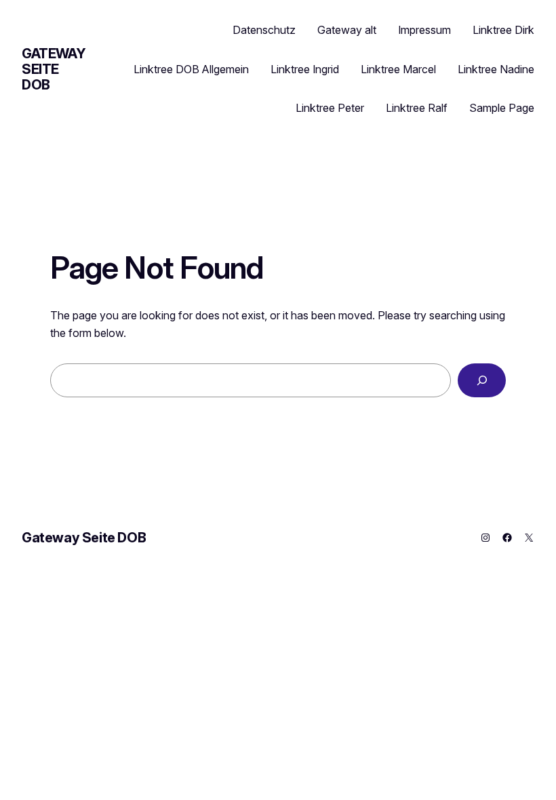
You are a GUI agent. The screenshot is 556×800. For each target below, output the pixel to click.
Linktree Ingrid (305, 69)
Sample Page (501, 108)
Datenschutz (264, 30)
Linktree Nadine (496, 69)
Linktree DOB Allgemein (191, 69)
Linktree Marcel (398, 69)
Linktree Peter (330, 108)
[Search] (482, 380)
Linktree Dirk (503, 30)
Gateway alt (346, 30)
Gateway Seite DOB (53, 69)
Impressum (424, 30)
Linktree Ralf (417, 108)
